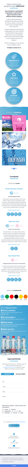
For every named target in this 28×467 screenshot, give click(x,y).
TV (14, 411)
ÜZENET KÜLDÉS (14, 425)
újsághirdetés (7, 411)
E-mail (3, 386)
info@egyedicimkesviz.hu (9, 367)
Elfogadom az (15, 422)
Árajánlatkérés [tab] (20, 374)
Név (3, 381)
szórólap (15, 412)
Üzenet (4, 396)
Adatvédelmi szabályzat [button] (8, 461)
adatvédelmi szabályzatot (19, 422)
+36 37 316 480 (14, 443)
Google (6, 409)
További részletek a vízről (14, 210)
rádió (20, 411)
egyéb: (21, 412)
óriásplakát (7, 412)
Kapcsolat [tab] (7, 374)
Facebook (13, 409)
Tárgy (3, 391)
